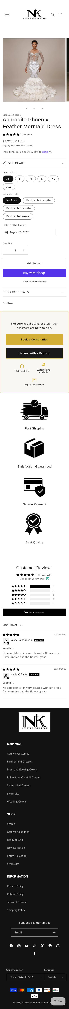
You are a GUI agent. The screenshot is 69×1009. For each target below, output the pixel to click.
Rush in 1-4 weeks (17, 216)
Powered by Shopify (46, 1002)
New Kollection (16, 847)
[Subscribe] (54, 932)
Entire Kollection (17, 855)
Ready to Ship (15, 839)
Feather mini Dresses (19, 761)
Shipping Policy (16, 909)
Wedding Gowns (17, 801)
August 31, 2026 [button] (19, 232)
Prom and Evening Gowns (22, 769)
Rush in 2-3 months (38, 200)
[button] (7, 14)
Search (11, 823)
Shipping (6, 146)
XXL (8, 186)
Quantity (7, 243)
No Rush (11, 200)
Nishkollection (28, 1002)
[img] (11, 634)
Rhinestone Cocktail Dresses (24, 777)
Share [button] (10, 303)
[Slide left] (27, 108)
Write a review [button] (34, 612)
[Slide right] (42, 108)
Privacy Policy (15, 886)
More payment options (34, 281)
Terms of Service (17, 902)
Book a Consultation (34, 339)
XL (53, 178)
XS (8, 178)
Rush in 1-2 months (18, 208)
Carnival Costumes (18, 753)
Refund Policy (15, 894)
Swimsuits (13, 793)
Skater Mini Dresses (19, 785)
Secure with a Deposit (34, 353)
